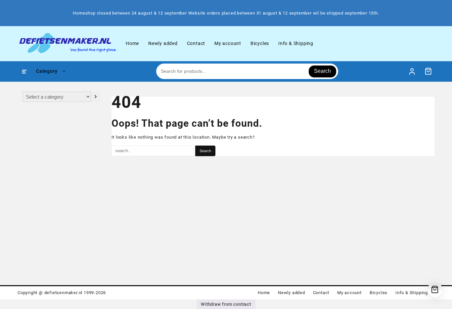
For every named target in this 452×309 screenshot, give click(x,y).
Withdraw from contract (226, 304)
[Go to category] (95, 97)
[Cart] (428, 71)
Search (322, 71)
